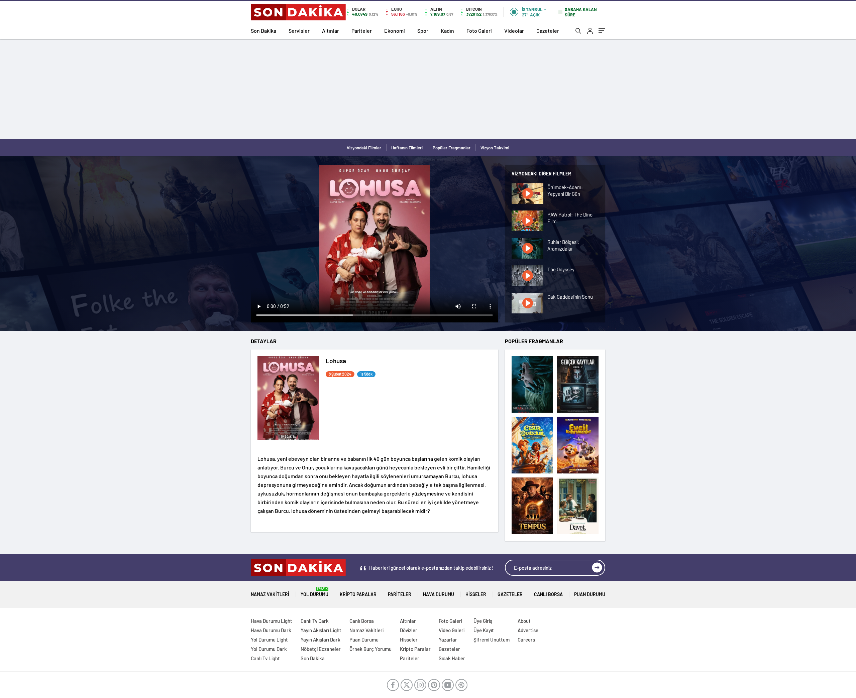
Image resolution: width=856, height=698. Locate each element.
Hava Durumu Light (271, 621)
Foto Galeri (479, 30)
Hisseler (475, 594)
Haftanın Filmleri (407, 147)
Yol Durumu (314, 592)
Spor (422, 30)
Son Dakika (263, 30)
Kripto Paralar (358, 594)
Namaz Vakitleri (270, 594)
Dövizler (408, 630)
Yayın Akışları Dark (320, 640)
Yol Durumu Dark (269, 649)
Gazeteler (547, 30)
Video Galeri (451, 630)
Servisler (299, 30)
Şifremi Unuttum (491, 640)
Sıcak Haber (452, 658)
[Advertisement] (428, 89)
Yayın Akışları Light (321, 630)
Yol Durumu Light (269, 640)
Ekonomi (394, 30)
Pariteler (361, 30)
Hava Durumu (438, 594)
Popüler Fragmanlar (451, 147)
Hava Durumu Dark (271, 630)
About (524, 621)
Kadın (447, 30)
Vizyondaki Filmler (364, 147)
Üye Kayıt (483, 630)
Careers (526, 640)
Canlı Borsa (548, 594)
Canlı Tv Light (265, 658)
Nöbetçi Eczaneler (321, 649)
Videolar (514, 30)
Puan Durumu (589, 594)
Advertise (528, 630)
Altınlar (330, 30)
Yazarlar (448, 640)
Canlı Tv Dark (315, 621)
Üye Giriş (482, 621)
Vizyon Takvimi (494, 147)
